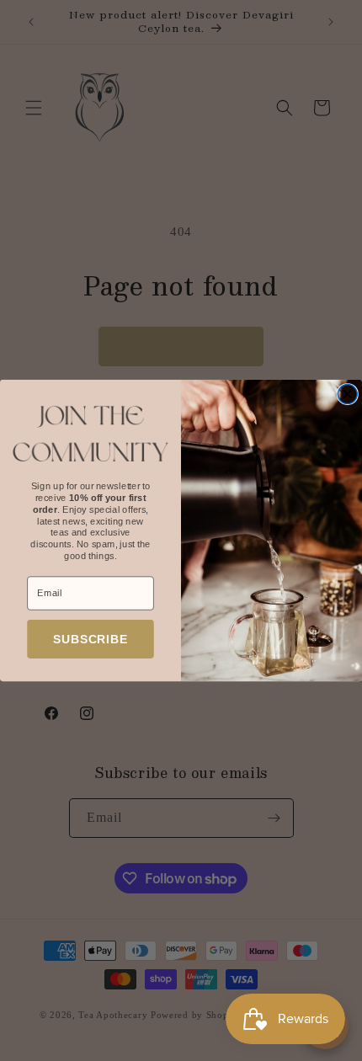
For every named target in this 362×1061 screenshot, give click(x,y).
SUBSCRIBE (90, 639)
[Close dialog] (347, 394)
